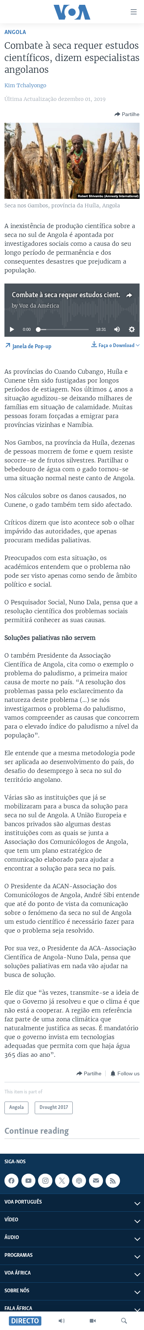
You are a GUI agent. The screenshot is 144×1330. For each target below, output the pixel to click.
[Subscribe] (96, 1181)
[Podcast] (79, 1181)
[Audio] (62, 1321)
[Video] (93, 1321)
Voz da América (39, 305)
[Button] (127, 114)
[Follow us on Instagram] (45, 1181)
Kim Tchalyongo (25, 85)
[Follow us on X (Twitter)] (62, 1181)
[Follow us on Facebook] (11, 1181)
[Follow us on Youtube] (28, 1181)
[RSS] (113, 1181)
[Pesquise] (124, 1321)
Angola (15, 32)
